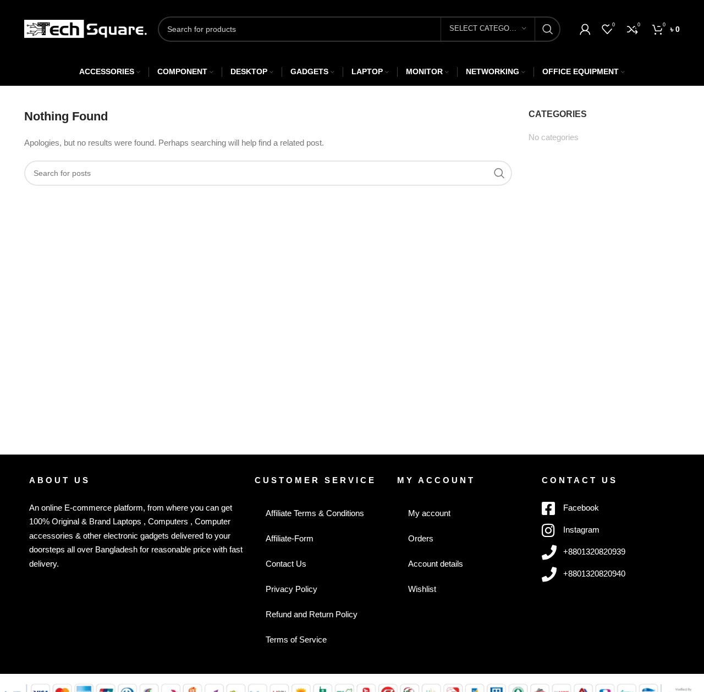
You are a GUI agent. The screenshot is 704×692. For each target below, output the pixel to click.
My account (429, 513)
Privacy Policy (291, 589)
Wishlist (422, 589)
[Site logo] (85, 27)
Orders (420, 538)
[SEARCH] (547, 29)
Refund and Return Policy (312, 614)
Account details (435, 563)
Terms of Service (296, 639)
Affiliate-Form (290, 538)
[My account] (585, 29)
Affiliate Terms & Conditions (315, 513)
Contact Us (286, 563)
